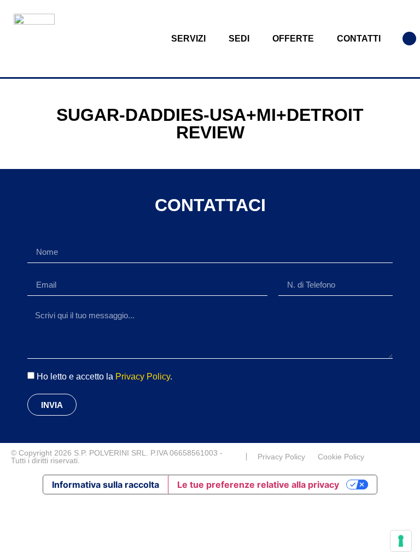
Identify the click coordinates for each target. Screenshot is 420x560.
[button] (409, 38)
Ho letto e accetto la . (104, 376)
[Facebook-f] (404, 456)
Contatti (359, 38)
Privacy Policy (142, 376)
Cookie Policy (341, 456)
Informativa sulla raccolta (105, 484)
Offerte (293, 38)
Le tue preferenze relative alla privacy (258, 484)
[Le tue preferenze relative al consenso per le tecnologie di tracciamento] (400, 540)
